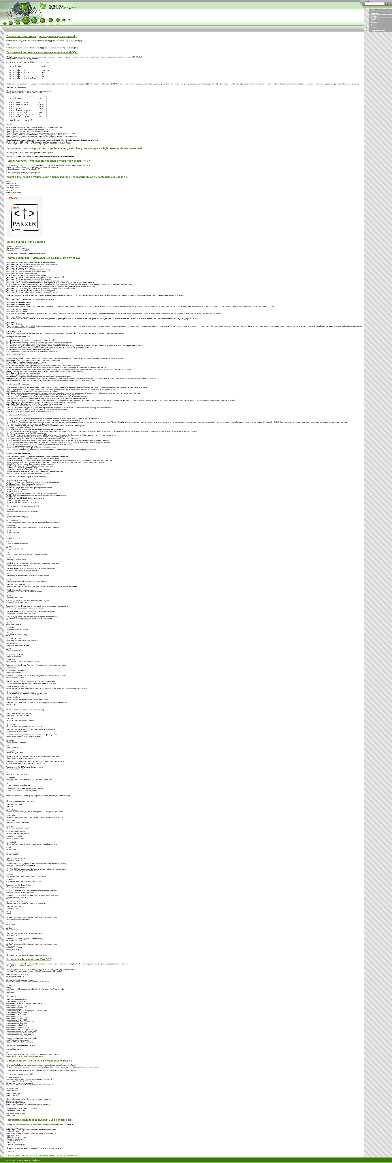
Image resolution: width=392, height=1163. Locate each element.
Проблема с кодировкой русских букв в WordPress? (39, 1119)
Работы (52, 1155)
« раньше (10, 1151)
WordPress (34, 1155)
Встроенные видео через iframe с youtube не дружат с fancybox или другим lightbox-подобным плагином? (74, 148)
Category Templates (23, 165)
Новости (43, 1155)
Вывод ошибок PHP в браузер (25, 241)
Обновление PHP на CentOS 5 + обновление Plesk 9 (39, 1060)
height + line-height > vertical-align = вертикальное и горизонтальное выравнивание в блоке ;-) (66, 177)
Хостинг (59, 1155)
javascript (16, 1155)
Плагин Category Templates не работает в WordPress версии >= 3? (48, 160)
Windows (24, 1155)
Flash (8, 1155)
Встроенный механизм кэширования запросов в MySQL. (42, 52)
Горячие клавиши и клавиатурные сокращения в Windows (43, 257)
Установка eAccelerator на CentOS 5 (28, 959)
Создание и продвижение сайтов (62, 7)
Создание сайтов (71, 1155)
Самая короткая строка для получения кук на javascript (41, 36)
